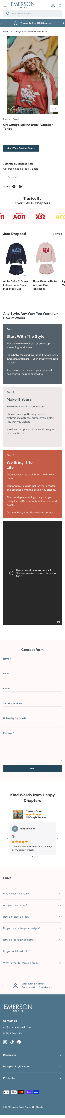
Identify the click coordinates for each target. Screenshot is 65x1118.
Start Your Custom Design (21, 148)
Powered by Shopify (34, 1107)
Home (5, 31)
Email (6, 673)
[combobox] (32, 13)
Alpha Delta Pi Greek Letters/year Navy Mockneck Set (15, 285)
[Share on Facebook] (14, 186)
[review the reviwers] (13, 836)
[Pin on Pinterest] (20, 186)
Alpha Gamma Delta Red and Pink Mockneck (44, 285)
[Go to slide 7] (37, 856)
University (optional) (14, 718)
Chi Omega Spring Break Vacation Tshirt (29, 31)
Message (7, 733)
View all (57, 233)
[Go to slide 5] (32, 856)
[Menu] (5, 5)
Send (32, 768)
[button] (59, 5)
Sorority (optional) (13, 703)
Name (6, 658)
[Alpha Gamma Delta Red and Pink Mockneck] (45, 258)
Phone (6, 688)
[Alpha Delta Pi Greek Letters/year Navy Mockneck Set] (16, 258)
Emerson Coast (11, 119)
